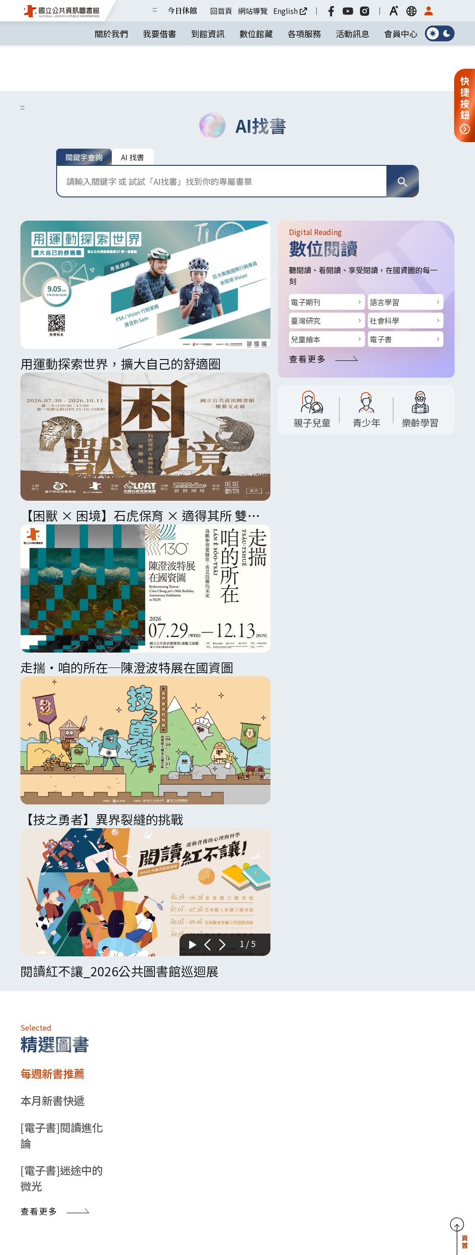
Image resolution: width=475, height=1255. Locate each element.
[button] (398, 10)
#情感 (366, 1173)
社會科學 (384, 275)
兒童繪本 (306, 293)
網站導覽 (256, 10)
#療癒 (316, 1173)
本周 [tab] (357, 710)
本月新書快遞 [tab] (52, 509)
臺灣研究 (306, 275)
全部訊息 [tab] (155, 1107)
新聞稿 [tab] (107, 1107)
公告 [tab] (69, 1107)
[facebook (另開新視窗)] (334, 11)
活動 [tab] (36, 1107)
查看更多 (307, 313)
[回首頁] (62, 10)
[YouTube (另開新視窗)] (351, 11)
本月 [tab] (422, 710)
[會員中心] (432, 11)
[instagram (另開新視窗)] (368, 11)
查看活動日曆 (397, 965)
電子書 (381, 293)
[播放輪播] (192, 291)
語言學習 (384, 256)
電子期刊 (306, 256)
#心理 (341, 1173)
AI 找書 (132, 111)
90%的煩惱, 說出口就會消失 (364, 1154)
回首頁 (225, 10)
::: (158, 8)
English (289, 10)
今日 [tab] (293, 710)
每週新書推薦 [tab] (52, 482)
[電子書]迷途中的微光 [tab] (61, 587)
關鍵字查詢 (84, 111)
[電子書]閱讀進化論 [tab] (61, 544)
